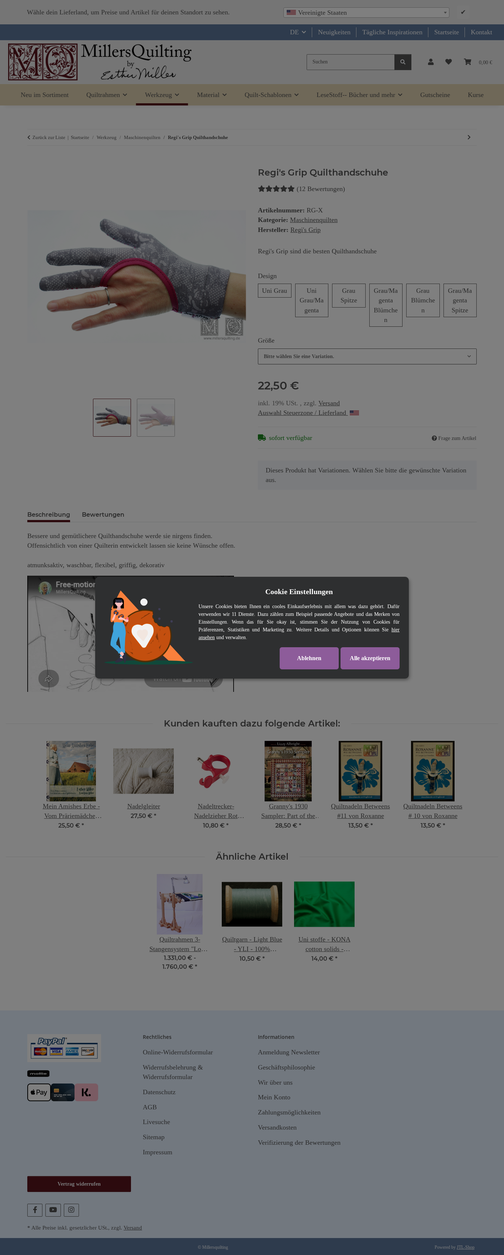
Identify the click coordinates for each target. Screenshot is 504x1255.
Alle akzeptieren (370, 658)
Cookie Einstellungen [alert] (299, 591)
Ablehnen (309, 658)
